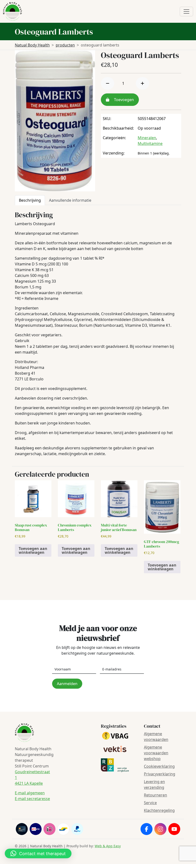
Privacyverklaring (159, 774)
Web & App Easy (108, 846)
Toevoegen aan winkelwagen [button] (33, 550)
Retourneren (155, 795)
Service (150, 802)
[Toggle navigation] (186, 11)
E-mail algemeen (30, 792)
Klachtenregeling (159, 810)
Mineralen (147, 137)
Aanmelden (67, 683)
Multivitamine (150, 143)
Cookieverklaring (159, 766)
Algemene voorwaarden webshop (156, 752)
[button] (38, 853)
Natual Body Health (32, 45)
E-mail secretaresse (32, 798)
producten (65, 45)
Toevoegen (123, 99)
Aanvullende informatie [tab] (70, 200)
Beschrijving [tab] (30, 200)
